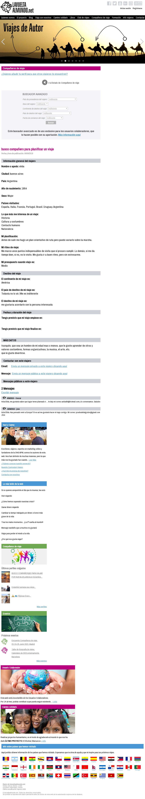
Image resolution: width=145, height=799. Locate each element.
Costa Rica (76, 761)
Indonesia (14, 770)
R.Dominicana (6, 778)
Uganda (93, 778)
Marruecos (85, 770)
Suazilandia (41, 778)
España (93, 761)
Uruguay (102, 778)
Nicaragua (102, 770)
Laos (58, 770)
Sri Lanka (32, 778)
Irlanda (32, 770)
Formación (116, 17)
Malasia (67, 770)
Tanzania (76, 778)
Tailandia (67, 778)
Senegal (14, 778)
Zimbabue (120, 778)
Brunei (41, 761)
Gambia (137, 761)
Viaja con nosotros (43, 17)
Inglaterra (23, 770)
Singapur (23, 778)
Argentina (14, 761)
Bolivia (32, 761)
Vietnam (111, 778)
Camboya (50, 761)
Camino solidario (61, 17)
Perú (128, 770)
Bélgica (23, 761)
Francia (129, 761)
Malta (76, 770)
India (5, 770)
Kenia (49, 770)
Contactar (140, 17)
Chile (58, 761)
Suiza (58, 778)
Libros (72, 17)
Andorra (6, 761)
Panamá (111, 770)
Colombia (67, 761)
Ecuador (84, 761)
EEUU (102, 761)
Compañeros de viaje (101, 17)
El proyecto (22, 17)
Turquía (85, 778)
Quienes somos (8, 17)
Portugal (137, 770)
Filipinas (120, 761)
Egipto (111, 761)
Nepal (93, 770)
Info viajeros (128, 17)
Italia (41, 770)
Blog (31, 17)
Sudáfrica (50, 778)
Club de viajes (83, 17)
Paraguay (120, 770)
